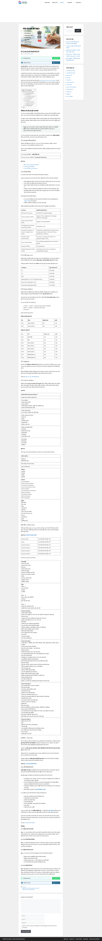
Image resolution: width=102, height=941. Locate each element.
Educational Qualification (31, 96)
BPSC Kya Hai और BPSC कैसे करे (31, 164)
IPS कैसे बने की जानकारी (29, 822)
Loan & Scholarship (71, 87)
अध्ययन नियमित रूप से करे (40, 789)
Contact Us (71, 939)
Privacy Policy (79, 939)
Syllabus (68, 94)
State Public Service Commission (47, 80)
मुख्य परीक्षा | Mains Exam (31, 103)
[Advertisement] (51, 14)
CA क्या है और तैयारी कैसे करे (30, 763)
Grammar (69, 2)
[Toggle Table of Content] (34, 90)
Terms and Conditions (94, 939)
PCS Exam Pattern (28, 98)
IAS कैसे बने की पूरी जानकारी (31, 535)
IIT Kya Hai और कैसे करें (29, 166)
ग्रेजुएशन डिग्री (27, 201)
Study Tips (78, 2)
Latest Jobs (47, 2)
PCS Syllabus (27, 100)
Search (78, 30)
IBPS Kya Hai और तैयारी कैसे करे (32, 376)
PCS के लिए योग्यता (28, 94)
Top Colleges (69, 96)
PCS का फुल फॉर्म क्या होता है (29, 93)
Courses (62, 2)
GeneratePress (21, 939)
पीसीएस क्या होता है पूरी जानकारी (28, 91)
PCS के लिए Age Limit (30, 97)
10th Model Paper (70, 70)
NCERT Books (69, 89)
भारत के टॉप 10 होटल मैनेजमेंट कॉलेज (28, 889)
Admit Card (54, 2)
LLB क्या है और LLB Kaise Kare (31, 168)
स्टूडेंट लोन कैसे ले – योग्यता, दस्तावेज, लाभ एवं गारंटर (30, 888)
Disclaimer (85, 939)
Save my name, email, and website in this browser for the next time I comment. (39, 926)
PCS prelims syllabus (30, 101)
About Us (66, 939)
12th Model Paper (70, 73)
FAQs (23, 107)
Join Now (56, 58)
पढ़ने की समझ (51, 810)
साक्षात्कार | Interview (30, 104)
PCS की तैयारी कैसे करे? (28, 105)
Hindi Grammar (70, 82)
